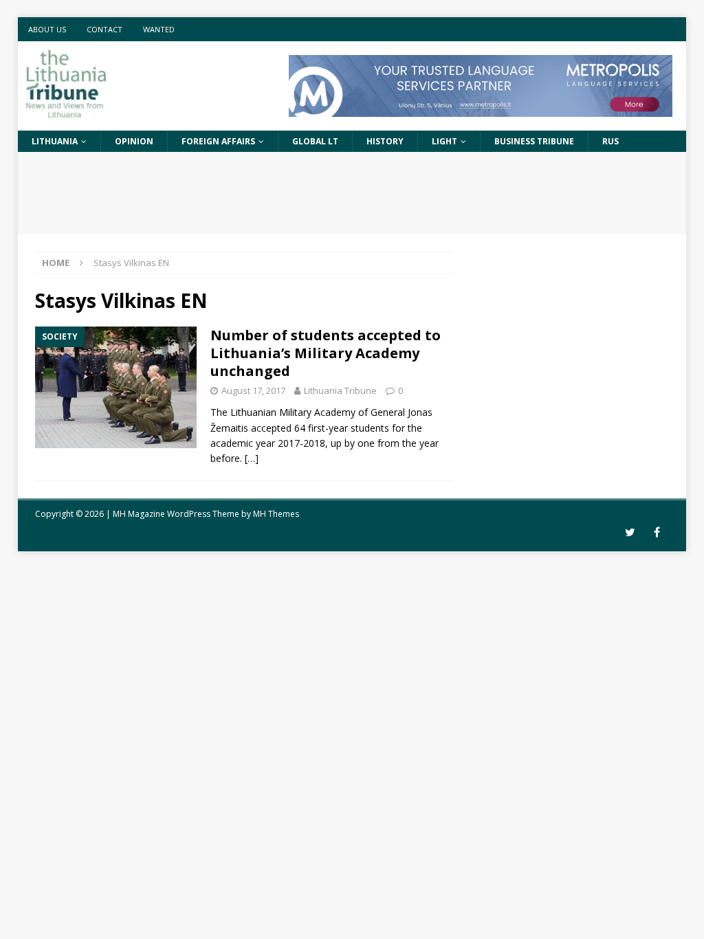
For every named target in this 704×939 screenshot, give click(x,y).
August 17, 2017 (253, 390)
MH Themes (276, 514)
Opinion (134, 141)
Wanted (159, 29)
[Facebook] (657, 532)
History (385, 141)
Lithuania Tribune (340, 390)
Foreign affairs (218, 141)
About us (47, 29)
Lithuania (55, 141)
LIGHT (444, 141)
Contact (104, 29)
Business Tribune (534, 141)
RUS (610, 141)
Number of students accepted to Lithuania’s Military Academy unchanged (325, 353)
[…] (251, 458)
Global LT (315, 141)
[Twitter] (630, 532)
